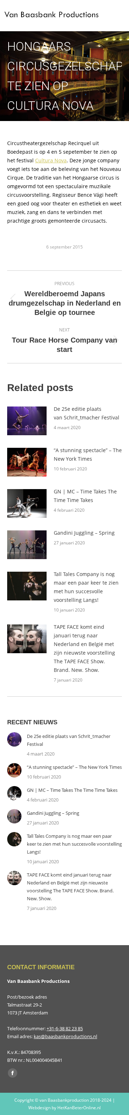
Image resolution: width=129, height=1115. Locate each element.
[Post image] (27, 420)
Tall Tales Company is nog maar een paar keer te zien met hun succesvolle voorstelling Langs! (86, 587)
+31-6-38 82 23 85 (65, 1028)
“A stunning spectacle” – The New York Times (88, 454)
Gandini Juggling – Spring (84, 532)
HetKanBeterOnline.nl (79, 1108)
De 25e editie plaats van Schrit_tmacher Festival (86, 413)
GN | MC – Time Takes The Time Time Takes (85, 495)
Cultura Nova (51, 160)
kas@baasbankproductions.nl (65, 1036)
